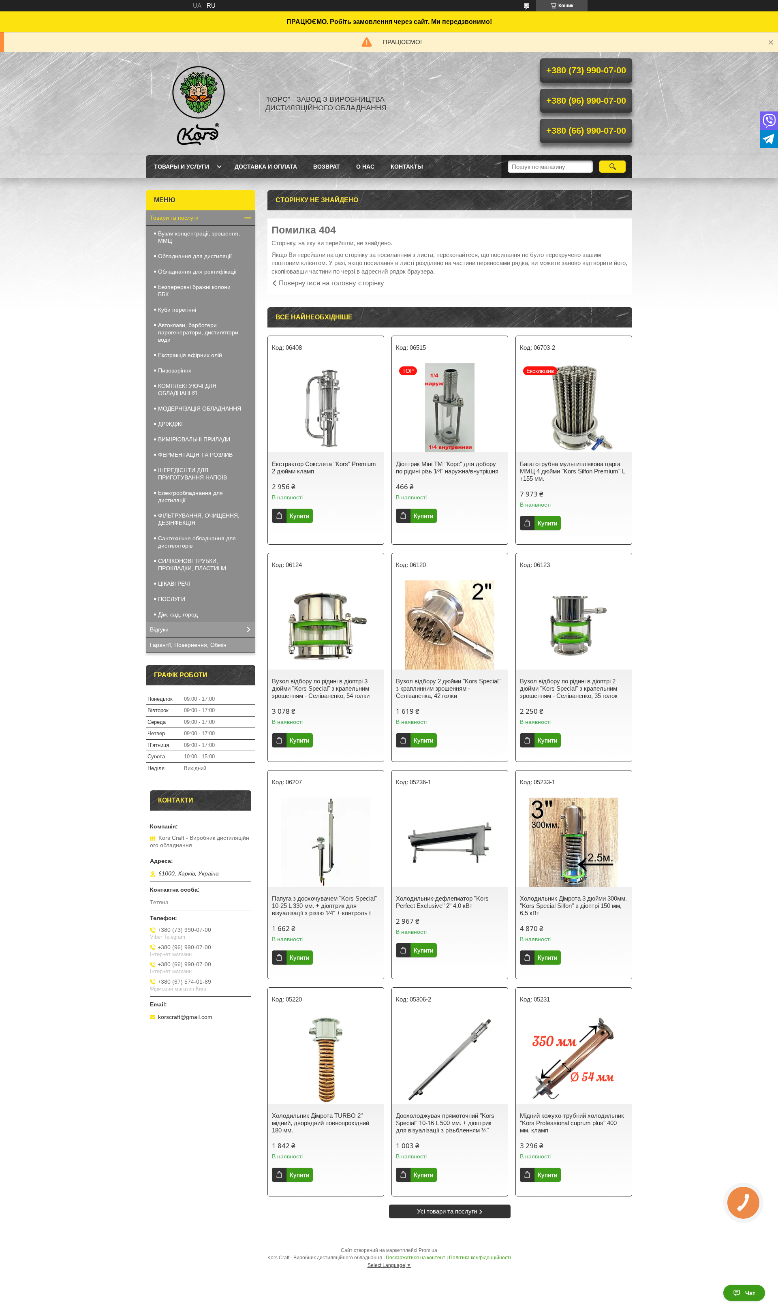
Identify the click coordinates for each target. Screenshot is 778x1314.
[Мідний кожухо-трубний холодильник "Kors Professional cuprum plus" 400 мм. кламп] (574, 1059)
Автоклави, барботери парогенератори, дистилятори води (198, 332)
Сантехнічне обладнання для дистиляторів (197, 542)
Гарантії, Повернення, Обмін (188, 645)
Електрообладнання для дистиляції (190, 496)
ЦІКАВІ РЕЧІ (174, 583)
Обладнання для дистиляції (195, 256)
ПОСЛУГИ (171, 599)
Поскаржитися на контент (415, 1257)
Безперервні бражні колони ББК (194, 290)
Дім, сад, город (178, 614)
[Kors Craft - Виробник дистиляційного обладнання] (198, 103)
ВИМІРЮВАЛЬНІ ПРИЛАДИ (194, 439)
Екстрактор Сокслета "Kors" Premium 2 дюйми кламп (324, 467)
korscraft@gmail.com (185, 1017)
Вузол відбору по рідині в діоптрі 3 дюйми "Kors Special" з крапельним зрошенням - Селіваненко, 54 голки (321, 688)
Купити (299, 515)
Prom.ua (428, 1250)
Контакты (407, 166)
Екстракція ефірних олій (190, 355)
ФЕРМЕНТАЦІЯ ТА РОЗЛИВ (195, 455)
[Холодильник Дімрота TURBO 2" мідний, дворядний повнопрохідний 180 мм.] (326, 1059)
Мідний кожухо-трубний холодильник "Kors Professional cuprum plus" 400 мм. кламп (572, 1123)
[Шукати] (612, 167)
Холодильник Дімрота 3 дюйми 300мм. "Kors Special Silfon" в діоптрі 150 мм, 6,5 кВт (573, 905)
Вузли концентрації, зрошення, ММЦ (199, 237)
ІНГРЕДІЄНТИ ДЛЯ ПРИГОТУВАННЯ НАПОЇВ (192, 474)
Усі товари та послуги (447, 1211)
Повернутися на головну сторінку (331, 283)
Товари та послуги (174, 217)
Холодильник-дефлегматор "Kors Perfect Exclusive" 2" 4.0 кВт (442, 902)
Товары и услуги (181, 166)
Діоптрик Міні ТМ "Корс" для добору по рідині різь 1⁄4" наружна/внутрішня (447, 467)
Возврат (326, 166)
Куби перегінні (177, 309)
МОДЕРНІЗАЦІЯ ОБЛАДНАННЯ (199, 408)
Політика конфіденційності (480, 1257)
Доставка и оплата (266, 166)
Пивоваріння (175, 370)
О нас (365, 166)
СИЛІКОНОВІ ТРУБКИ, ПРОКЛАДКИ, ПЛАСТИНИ (192, 564)
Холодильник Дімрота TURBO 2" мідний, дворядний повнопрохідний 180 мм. (320, 1123)
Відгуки (159, 629)
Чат (750, 1293)
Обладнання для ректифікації (197, 271)
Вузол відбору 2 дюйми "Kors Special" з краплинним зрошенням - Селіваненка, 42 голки (448, 688)
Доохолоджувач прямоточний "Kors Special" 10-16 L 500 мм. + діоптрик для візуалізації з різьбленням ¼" (445, 1123)
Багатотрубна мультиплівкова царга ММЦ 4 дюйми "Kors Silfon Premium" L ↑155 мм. (572, 471)
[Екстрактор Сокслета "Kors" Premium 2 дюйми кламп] (326, 407)
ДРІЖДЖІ (170, 424)
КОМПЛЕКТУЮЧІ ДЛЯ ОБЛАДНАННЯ (187, 389)
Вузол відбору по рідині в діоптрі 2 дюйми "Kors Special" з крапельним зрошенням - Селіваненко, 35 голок (569, 688)
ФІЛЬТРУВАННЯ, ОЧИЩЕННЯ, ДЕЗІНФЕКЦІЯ (198, 519)
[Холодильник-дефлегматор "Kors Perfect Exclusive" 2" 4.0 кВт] (450, 842)
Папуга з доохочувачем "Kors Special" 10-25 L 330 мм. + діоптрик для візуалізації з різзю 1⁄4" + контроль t (324, 905)
